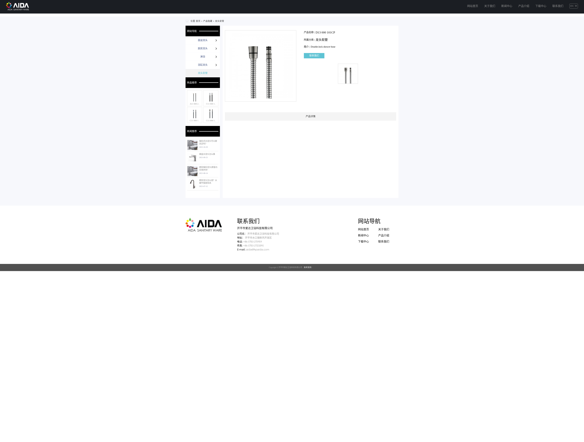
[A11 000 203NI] (194, 205)
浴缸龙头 (203, 173)
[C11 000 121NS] (210, 222)
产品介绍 (523, 6)
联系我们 (557, 6)
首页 (198, 130)
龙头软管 (219, 130)
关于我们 (489, 6)
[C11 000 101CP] (210, 205)
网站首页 (472, 6)
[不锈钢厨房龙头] (292, 70)
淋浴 (202, 165)
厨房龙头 (203, 157)
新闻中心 (506, 6)
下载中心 (540, 6)
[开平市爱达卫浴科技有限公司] (17, 5)
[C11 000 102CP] (194, 222)
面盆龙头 (203, 149)
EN (571, 6)
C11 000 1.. (211, 213)
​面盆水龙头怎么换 (207, 263)
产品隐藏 (207, 130)
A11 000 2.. (194, 213)
